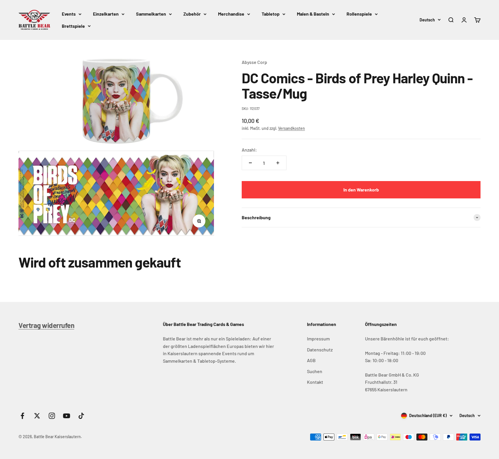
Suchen (314, 371)
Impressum (318, 338)
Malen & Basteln (313, 13)
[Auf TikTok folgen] (81, 416)
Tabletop (271, 13)
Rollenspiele (359, 13)
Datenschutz (320, 349)
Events (69, 13)
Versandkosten (291, 128)
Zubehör (192, 13)
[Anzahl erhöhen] (277, 163)
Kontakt (315, 382)
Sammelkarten (151, 13)
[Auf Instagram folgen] (52, 416)
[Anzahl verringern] (250, 163)
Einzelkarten (106, 13)
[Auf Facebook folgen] (22, 416)
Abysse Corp (254, 62)
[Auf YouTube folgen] (66, 416)
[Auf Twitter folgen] (37, 416)
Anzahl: (249, 149)
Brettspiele (73, 26)
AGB (311, 360)
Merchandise (231, 13)
